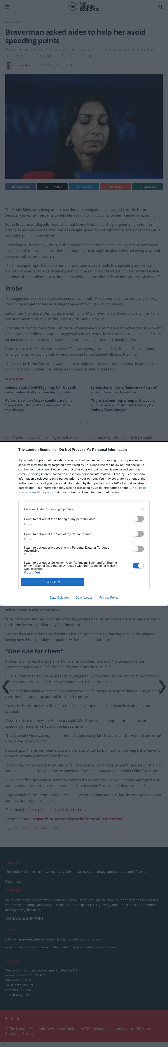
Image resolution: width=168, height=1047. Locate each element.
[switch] (138, 519)
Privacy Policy (108, 597)
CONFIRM (52, 582)
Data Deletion (59, 597)
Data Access (84, 597)
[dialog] (84, 523)
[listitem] (84, 509)
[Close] (159, 450)
